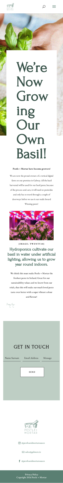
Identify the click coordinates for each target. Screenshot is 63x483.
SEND (32, 372)
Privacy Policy (31, 474)
